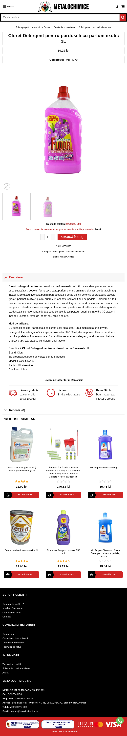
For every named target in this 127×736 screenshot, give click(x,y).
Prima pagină (22, 27)
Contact (6, 616)
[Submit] (123, 17)
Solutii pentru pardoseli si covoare (95, 27)
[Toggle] (5, 277)
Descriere (16, 277)
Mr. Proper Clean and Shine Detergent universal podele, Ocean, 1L (105, 553)
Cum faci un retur (11, 612)
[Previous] (9, 129)
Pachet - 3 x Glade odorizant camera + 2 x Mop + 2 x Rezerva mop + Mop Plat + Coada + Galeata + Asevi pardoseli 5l (63, 472)
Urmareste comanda (13, 642)
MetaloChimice (67, 257)
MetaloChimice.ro (68, 731)
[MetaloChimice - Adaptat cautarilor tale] (63, 6)
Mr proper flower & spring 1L (105, 467)
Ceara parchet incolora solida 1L (22, 550)
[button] (8, 6)
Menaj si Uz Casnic (41, 27)
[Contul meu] (117, 6)
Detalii (98, 229)
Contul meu (8, 634)
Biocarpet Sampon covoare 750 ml (63, 552)
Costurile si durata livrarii (15, 638)
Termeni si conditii (11, 664)
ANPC (5, 672)
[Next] (118, 129)
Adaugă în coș (72, 237)
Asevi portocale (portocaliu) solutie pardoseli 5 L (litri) (21, 469)
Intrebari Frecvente (12, 608)
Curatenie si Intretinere (64, 27)
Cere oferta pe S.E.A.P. (14, 604)
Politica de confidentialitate (16, 668)
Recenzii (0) (17, 410)
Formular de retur (11, 646)
